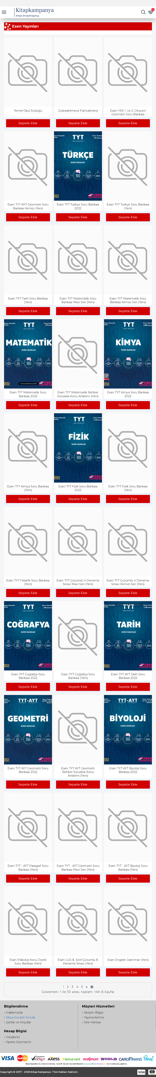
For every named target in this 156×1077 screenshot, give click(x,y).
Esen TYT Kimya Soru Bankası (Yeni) (28, 488)
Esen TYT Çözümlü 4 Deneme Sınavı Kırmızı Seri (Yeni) (127, 582)
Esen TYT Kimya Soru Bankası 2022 (128, 394)
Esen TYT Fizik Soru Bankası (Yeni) (127, 488)
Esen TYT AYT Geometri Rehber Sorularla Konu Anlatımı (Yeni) (78, 772)
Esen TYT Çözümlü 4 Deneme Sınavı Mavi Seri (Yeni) (77, 582)
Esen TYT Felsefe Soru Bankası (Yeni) (28, 582)
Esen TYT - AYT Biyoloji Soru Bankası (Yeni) (127, 867)
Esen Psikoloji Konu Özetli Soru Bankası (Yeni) (28, 961)
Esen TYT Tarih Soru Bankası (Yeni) (28, 300)
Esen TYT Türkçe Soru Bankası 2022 (78, 206)
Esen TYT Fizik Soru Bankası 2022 (78, 488)
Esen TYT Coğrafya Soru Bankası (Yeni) (78, 676)
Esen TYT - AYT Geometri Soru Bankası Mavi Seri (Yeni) (78, 867)
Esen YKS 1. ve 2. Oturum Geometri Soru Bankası (128, 112)
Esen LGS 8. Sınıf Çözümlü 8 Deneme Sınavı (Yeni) (78, 961)
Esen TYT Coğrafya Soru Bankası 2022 (28, 676)
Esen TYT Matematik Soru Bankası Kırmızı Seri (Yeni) (127, 300)
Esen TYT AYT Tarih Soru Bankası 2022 (128, 676)
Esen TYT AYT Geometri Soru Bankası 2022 (28, 770)
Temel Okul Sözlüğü (28, 110)
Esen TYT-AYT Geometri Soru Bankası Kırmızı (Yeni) (28, 206)
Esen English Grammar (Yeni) (127, 960)
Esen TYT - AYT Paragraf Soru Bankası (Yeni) (28, 867)
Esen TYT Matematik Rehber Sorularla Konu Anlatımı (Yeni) (78, 394)
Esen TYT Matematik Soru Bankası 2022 (28, 394)
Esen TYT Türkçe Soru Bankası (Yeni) (128, 206)
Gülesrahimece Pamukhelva (78, 110)
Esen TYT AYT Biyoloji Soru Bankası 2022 (127, 770)
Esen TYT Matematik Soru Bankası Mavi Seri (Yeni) (78, 300)
